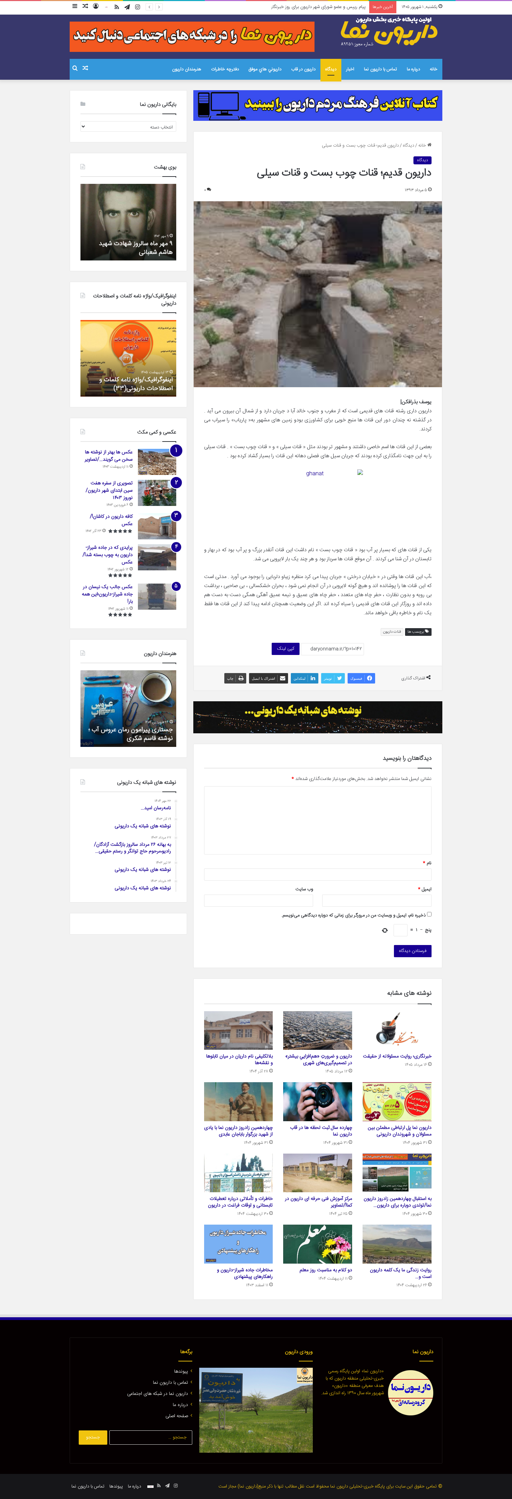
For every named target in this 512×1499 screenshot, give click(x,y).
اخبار (350, 69)
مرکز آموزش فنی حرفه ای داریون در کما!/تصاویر (318, 1202)
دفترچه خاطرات (225, 69)
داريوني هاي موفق (265, 69)
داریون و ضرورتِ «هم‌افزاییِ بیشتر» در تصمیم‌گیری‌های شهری (318, 1059)
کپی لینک (285, 649)
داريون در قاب (303, 69)
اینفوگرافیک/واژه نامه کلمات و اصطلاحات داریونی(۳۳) (136, 384)
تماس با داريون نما (380, 69)
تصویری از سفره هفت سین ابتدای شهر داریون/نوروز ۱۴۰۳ (109, 490)
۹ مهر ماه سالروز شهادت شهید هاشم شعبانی (164, 248)
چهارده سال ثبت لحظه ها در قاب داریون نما (321, 1131)
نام (427, 863)
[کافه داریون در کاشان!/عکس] (157, 526)
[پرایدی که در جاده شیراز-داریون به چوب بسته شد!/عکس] (157, 557)
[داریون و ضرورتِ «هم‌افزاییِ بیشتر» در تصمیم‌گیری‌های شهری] (317, 1030)
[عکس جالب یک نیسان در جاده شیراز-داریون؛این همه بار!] (157, 597)
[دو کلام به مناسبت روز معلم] (317, 1244)
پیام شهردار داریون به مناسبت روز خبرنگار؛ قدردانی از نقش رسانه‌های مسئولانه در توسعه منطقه (282, 7)
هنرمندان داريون (186, 69)
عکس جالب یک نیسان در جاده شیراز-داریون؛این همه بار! (107, 594)
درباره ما (413, 69)
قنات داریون (392, 632)
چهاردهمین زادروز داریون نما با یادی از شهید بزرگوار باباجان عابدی (238, 1131)
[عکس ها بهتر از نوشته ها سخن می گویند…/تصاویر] (157, 462)
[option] (156, 222)
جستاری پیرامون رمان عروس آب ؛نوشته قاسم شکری (130, 734)
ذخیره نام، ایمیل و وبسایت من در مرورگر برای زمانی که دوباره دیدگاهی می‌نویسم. (353, 915)
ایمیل (425, 889)
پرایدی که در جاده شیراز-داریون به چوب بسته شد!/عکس (108, 555)
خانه (433, 69)
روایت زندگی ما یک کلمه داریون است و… (401, 1273)
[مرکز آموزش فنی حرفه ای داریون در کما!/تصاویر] (317, 1173)
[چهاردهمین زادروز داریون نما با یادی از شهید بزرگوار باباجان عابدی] (238, 1101)
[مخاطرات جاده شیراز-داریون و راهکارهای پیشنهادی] (238, 1244)
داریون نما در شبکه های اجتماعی (157, 1394)
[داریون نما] (390, 31)
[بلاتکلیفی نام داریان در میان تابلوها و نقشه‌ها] (238, 1030)
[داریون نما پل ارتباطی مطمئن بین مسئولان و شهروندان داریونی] (397, 1101)
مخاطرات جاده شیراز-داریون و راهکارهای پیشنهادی (245, 1273)
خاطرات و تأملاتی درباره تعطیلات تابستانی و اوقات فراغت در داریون (240, 1202)
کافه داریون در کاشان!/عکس (111, 520)
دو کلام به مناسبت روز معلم (326, 1270)
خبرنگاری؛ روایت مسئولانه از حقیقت (397, 1056)
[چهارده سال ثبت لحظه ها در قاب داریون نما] (317, 1101)
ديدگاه (330, 69)
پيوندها (181, 1371)
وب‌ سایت (304, 889)
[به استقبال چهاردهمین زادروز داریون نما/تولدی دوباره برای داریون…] (397, 1173)
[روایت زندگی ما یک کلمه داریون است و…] (397, 1244)
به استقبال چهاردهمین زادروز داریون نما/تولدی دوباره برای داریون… (398, 1202)
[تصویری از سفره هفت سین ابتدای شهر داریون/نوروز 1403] (157, 493)
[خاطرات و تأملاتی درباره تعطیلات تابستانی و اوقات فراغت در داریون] (238, 1173)
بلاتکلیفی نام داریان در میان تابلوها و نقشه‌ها (239, 1059)
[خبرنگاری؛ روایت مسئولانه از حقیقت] (397, 1030)
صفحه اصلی (176, 1416)
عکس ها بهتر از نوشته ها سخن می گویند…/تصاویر (109, 456)
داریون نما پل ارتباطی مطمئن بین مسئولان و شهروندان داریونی (400, 1131)
